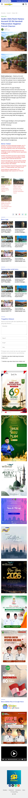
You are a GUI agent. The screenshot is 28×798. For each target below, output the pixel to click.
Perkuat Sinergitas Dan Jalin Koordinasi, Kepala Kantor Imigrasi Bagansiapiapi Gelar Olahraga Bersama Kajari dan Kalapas (13, 162)
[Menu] (2, 4)
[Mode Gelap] (23, 4)
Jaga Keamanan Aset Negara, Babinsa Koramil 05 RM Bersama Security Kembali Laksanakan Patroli (18, 189)
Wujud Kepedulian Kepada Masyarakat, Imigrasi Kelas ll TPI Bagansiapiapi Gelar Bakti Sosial (13, 166)
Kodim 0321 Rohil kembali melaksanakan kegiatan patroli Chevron (5, 188)
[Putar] (3, 759)
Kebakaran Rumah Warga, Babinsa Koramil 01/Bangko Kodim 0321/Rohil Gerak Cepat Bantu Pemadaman (14, 152)
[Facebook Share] (13, 214)
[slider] (12, 759)
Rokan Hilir (4, 16)
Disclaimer (18, 790)
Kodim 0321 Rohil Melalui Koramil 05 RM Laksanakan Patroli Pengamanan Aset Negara (6, 205)
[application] (14, 753)
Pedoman (11, 790)
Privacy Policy (14, 792)
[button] (14, 754)
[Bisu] (22, 759)
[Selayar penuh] (25, 759)
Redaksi (6, 29)
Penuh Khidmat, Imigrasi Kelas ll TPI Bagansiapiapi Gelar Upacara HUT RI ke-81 (12, 170)
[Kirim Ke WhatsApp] (25, 214)
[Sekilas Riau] (8, 4)
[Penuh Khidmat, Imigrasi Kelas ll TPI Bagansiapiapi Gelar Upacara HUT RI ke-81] (21, 253)
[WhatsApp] (15, 785)
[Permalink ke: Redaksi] (2, 29)
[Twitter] (13, 785)
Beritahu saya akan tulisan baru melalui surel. (13, 361)
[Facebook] (10, 785)
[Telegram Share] (22, 214)
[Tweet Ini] (16, 214)
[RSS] (18, 785)
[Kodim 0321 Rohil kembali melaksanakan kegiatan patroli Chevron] (6, 181)
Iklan (24, 790)
